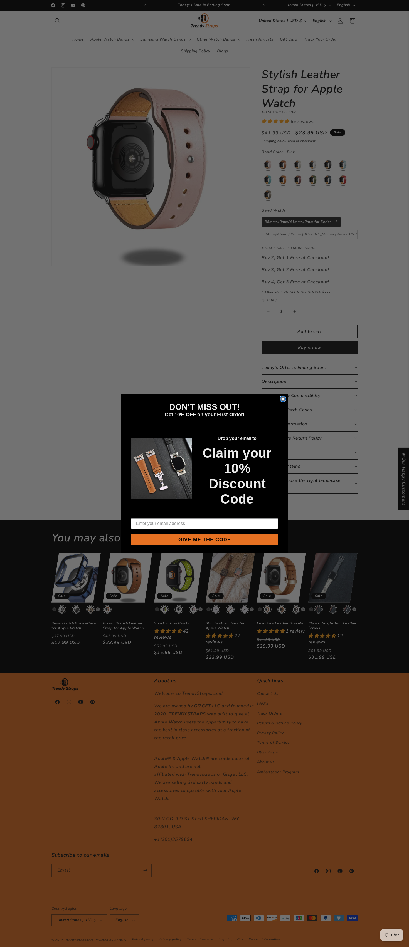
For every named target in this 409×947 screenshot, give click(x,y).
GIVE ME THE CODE (204, 539)
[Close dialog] (283, 399)
